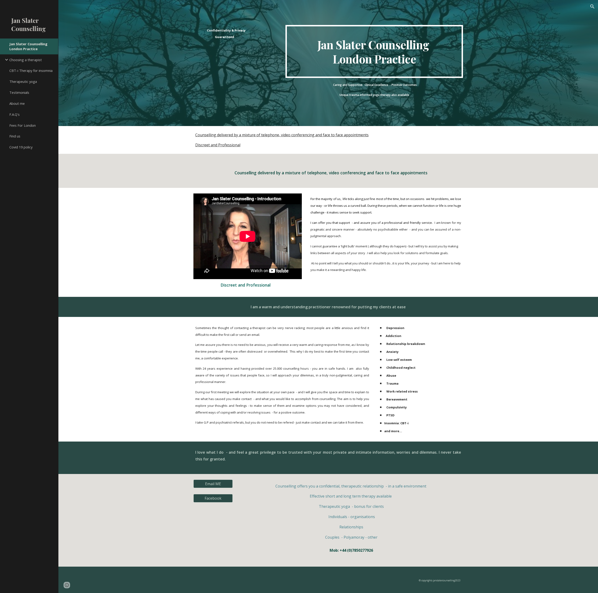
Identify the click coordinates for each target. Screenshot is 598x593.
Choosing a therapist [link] (25, 59)
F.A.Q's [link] (14, 114)
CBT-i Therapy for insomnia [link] (31, 70)
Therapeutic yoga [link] (23, 81)
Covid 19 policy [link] (20, 147)
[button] (592, 6)
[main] (224, 33)
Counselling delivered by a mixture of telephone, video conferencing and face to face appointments (282, 134)
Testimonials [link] (19, 92)
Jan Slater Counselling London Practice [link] (28, 46)
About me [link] (17, 103)
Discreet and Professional (217, 144)
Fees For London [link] (22, 125)
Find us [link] (14, 136)
